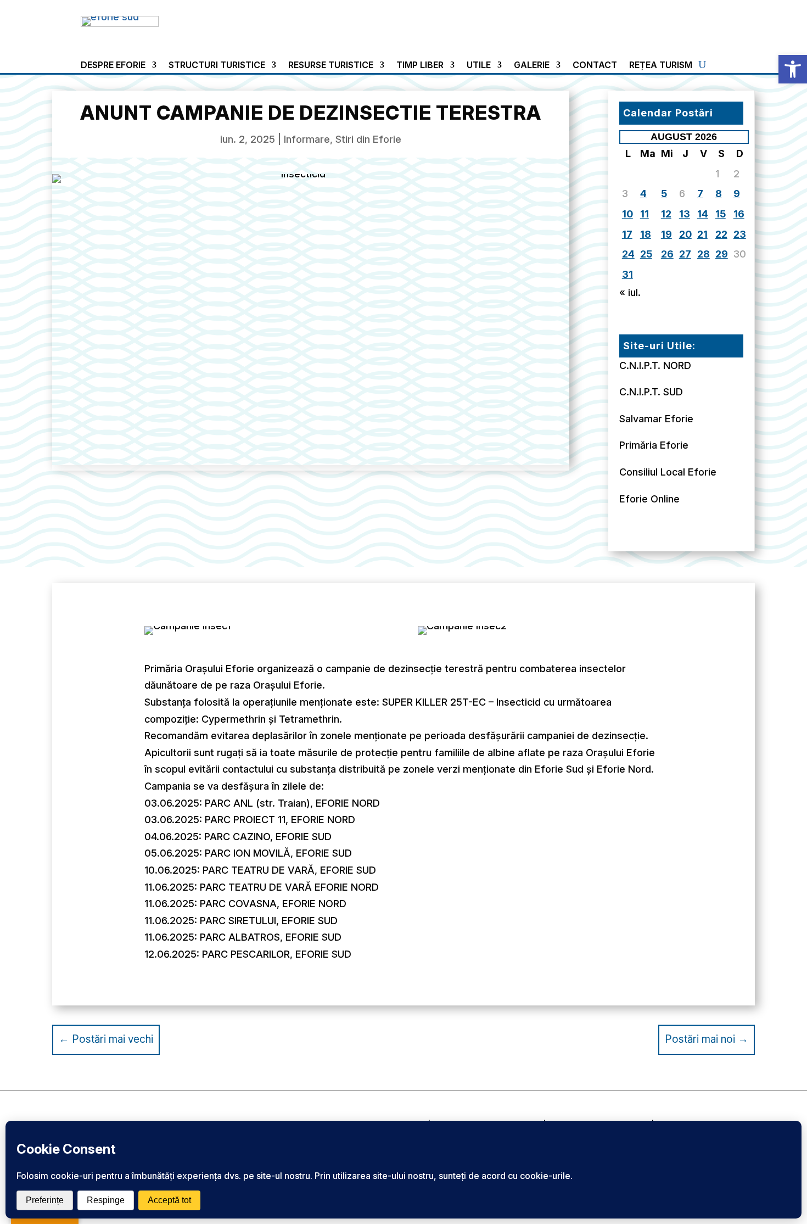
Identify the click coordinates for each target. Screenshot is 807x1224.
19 (666, 234)
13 (684, 214)
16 (738, 214)
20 (685, 234)
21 (702, 234)
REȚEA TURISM (660, 65)
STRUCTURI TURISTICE (217, 65)
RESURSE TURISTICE (330, 65)
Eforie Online (649, 499)
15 (720, 214)
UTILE (479, 65)
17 (627, 234)
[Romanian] (694, 21)
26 (667, 254)
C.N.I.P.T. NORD (655, 365)
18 (645, 234)
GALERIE (532, 65)
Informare (307, 139)
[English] (654, 21)
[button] (792, 69)
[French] (668, 21)
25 (646, 254)
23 (739, 234)
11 (644, 214)
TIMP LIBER (420, 65)
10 (627, 214)
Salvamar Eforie (656, 418)
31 (627, 274)
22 (721, 234)
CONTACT (595, 65)
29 (721, 254)
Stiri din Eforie (368, 139)
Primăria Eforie (653, 445)
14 (702, 214)
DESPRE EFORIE (113, 65)
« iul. (630, 292)
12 (666, 214)
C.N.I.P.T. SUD (651, 392)
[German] (681, 21)
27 (685, 254)
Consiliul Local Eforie (667, 472)
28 (703, 254)
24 (628, 254)
